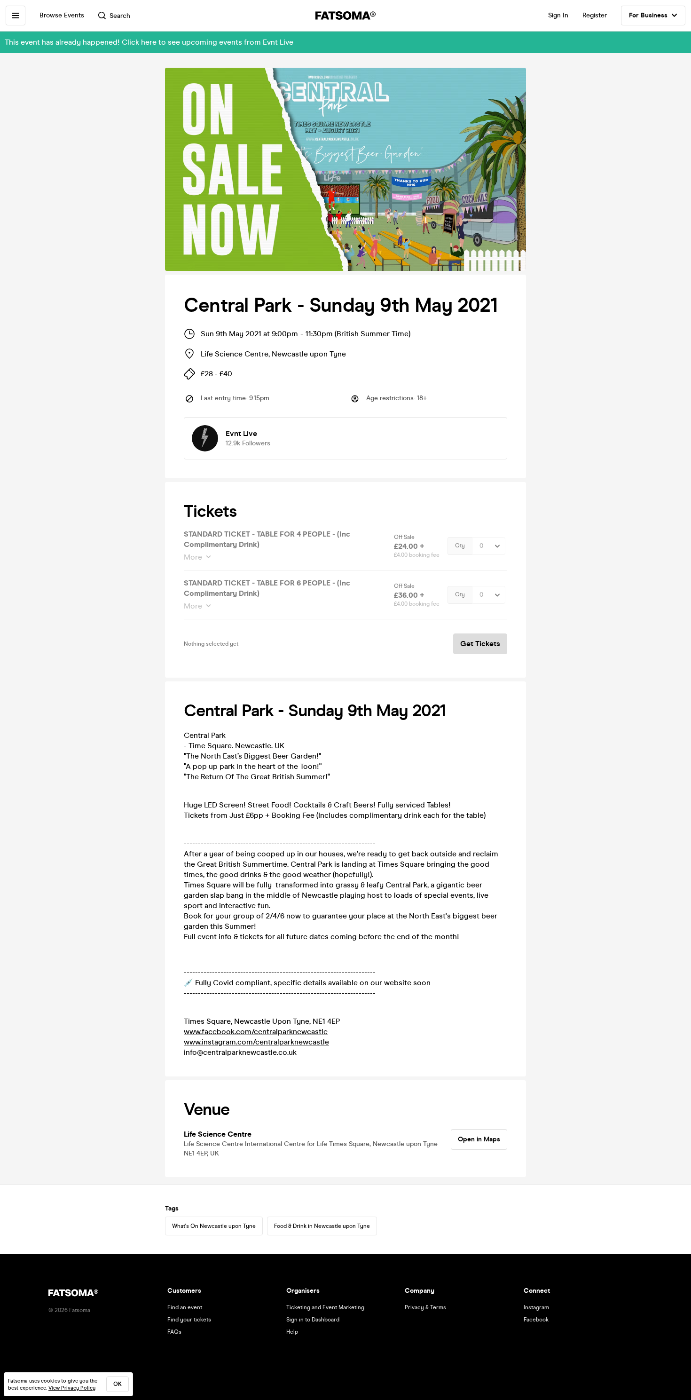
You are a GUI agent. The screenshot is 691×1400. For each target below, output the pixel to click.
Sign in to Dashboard (312, 1319)
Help (292, 1332)
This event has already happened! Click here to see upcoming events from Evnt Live (149, 42)
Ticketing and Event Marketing (325, 1307)
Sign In (558, 15)
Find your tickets (189, 1319)
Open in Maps (479, 1139)
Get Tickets (480, 643)
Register (594, 15)
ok (117, 1384)
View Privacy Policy (71, 1388)
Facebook (536, 1319)
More (193, 557)
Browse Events (61, 15)
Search (120, 16)
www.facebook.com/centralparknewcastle (256, 1031)
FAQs (174, 1332)
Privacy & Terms (425, 1307)
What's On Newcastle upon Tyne (214, 1226)
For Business (648, 15)
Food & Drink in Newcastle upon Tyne (322, 1226)
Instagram (536, 1307)
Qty (460, 545)
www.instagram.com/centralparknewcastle (256, 1041)
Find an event (184, 1307)
